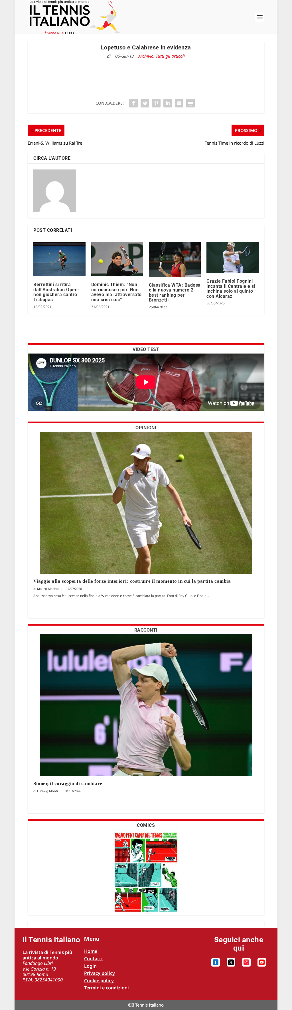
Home (90, 951)
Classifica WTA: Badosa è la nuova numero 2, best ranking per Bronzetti (175, 292)
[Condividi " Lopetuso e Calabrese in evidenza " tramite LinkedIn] (167, 103)
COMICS (146, 825)
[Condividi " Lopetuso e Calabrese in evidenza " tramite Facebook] (133, 103)
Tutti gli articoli (170, 56)
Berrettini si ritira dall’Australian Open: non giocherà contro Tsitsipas (56, 292)
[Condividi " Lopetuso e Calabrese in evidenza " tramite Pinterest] (156, 103)
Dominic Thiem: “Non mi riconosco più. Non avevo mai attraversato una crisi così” (116, 292)
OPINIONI (145, 427)
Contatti (93, 958)
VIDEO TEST (146, 349)
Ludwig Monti (47, 791)
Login (90, 966)
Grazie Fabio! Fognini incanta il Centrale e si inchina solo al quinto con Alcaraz (230, 288)
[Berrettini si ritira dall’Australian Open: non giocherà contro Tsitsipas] (59, 259)
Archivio (145, 56)
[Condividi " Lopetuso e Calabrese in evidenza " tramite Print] (190, 103)
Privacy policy (99, 973)
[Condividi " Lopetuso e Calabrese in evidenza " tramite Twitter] (145, 103)
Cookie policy (99, 980)
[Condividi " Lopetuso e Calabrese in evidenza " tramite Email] (179, 103)
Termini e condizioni (106, 988)
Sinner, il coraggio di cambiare (67, 783)
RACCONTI (146, 630)
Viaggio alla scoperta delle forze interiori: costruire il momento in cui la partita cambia (132, 581)
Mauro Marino (48, 588)
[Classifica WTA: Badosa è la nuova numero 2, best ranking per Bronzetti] (175, 259)
